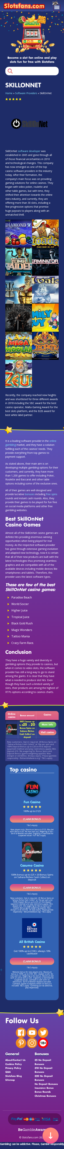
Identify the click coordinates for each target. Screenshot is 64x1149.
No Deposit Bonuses (46, 1083)
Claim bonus (32, 819)
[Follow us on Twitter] (43, 1033)
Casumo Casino (32, 865)
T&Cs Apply (32, 825)
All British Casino (32, 942)
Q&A (8, 1071)
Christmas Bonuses (45, 1095)
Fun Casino (32, 802)
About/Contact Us (15, 1059)
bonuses (30, 494)
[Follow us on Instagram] (32, 1043)
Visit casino (47, 732)
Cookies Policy (13, 1064)
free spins (51, 494)
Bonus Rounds (43, 1091)
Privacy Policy (13, 1067)
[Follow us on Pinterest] (21, 1043)
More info (47, 724)
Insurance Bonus (44, 1087)
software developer (29, 151)
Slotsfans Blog (13, 1075)
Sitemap (10, 1079)
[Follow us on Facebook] (21, 1033)
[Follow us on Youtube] (32, 1033)
